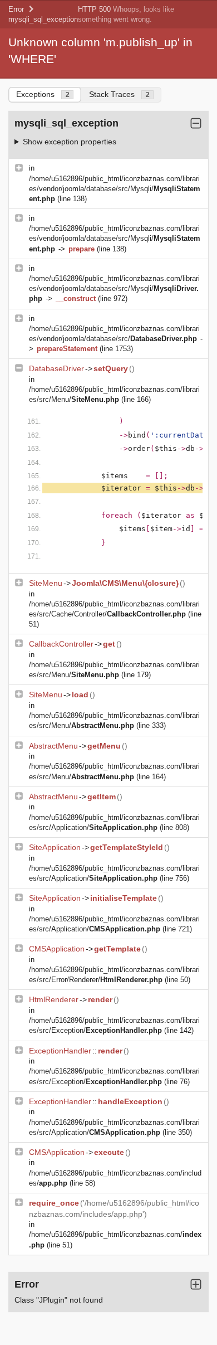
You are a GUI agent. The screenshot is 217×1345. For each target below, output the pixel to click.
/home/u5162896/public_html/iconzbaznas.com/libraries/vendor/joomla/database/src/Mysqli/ (114, 188)
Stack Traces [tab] (119, 94)
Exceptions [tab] (43, 94)
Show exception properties (69, 141)
